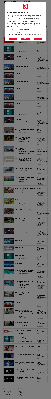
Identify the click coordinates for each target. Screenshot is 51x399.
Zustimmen (13, 38)
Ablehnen (25, 38)
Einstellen (38, 38)
